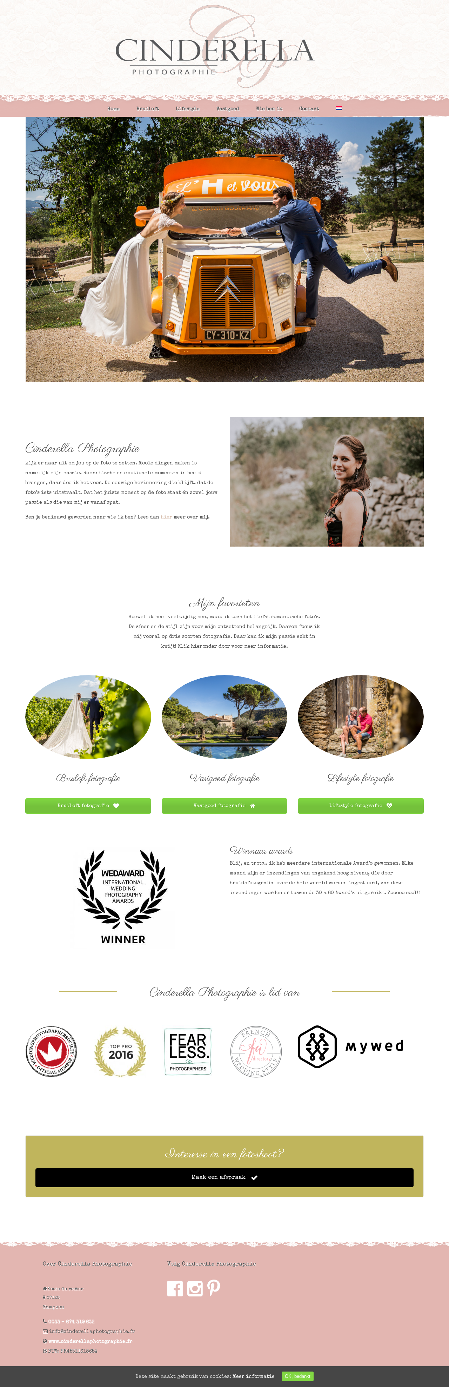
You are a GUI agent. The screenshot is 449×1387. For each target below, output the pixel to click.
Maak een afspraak (219, 1178)
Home (113, 109)
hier (166, 517)
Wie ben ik (269, 109)
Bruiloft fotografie (84, 806)
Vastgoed (227, 109)
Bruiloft (147, 109)
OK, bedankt (297, 1376)
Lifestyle (188, 109)
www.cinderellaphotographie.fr (89, 1341)
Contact (309, 109)
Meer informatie (254, 1376)
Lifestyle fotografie (356, 806)
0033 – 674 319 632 (71, 1322)
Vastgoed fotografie (220, 806)
